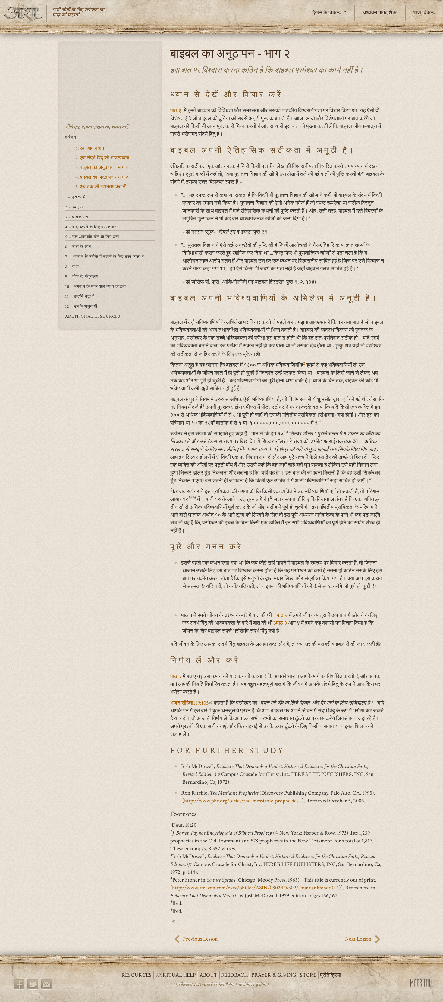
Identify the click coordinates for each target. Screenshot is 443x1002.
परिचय (70, 137)
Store (308, 975)
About (209, 975)
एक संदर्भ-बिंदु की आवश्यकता (104, 158)
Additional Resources (92, 316)
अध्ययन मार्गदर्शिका (379, 12)
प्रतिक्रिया (330, 975)
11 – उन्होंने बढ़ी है (80, 296)
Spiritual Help (175, 975)
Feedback (234, 975)
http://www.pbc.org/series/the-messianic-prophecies (243, 800)
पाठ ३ (175, 110)
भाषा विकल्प (424, 12)
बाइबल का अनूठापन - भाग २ (104, 177)
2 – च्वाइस (74, 207)
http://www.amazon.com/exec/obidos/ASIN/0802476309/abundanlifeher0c (255, 887)
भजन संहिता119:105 (191, 702)
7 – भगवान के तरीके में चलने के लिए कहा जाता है (104, 257)
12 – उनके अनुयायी (81, 306)
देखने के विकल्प (327, 12)
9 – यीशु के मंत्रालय (82, 276)
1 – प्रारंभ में (75, 197)
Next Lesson (358, 938)
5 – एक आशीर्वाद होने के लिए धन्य (92, 237)
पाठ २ (282, 615)
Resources (136, 975)
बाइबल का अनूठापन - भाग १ (104, 167)
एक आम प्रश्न (92, 148)
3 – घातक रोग (76, 217)
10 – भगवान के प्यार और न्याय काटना (95, 286)
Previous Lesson (200, 938)
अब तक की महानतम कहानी (103, 187)
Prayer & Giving (273, 975)
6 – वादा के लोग (78, 247)
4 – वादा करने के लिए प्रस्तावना (91, 227)
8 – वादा (72, 266)
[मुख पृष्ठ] (25, 13)
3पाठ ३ (281, 623)
